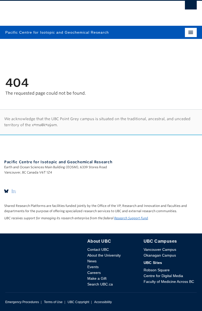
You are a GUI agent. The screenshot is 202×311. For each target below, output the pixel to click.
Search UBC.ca (100, 284)
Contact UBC (98, 249)
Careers (94, 273)
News (92, 261)
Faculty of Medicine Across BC (169, 281)
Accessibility (103, 302)
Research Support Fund (131, 218)
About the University (104, 255)
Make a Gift (97, 278)
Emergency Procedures (22, 302)
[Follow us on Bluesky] (6, 190)
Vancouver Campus (160, 249)
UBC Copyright (78, 302)
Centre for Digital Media (163, 276)
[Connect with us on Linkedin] (14, 190)
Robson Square (157, 270)
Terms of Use (53, 302)
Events (93, 267)
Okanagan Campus (160, 255)
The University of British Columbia (72, 11)
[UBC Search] (191, 6)
